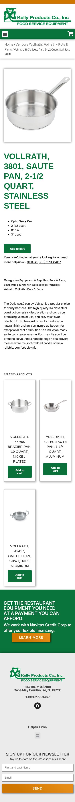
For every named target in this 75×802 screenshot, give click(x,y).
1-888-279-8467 (37, 697)
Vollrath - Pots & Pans (29, 289)
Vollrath (36, 44)
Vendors (21, 44)
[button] (5, 34)
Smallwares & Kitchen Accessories (26, 284)
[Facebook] (37, 705)
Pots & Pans (57, 280)
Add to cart (17, 248)
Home (9, 44)
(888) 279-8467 (49, 262)
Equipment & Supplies (33, 280)
